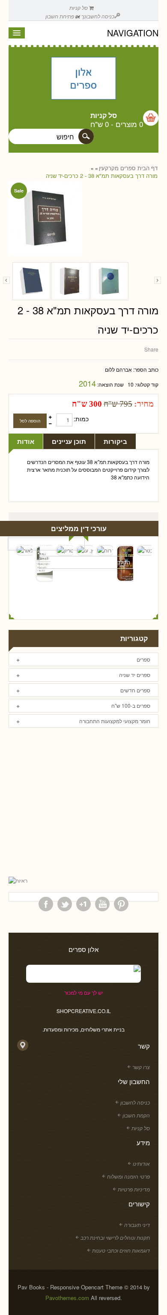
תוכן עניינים (69, 441)
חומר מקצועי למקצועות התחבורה (114, 720)
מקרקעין (109, 168)
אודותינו (141, 1163)
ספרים (128, 168)
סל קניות (79, 7)
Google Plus (83, 904)
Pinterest (121, 904)
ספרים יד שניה (134, 674)
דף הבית (147, 168)
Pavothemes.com (67, 1298)
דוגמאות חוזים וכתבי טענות (121, 1250)
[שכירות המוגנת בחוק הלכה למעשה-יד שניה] (70, 281)
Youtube (102, 904)
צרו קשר (141, 1066)
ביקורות (115, 441)
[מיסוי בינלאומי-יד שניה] (109, 281)
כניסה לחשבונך (97, 16)
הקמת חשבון (136, 1115)
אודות (25, 441)
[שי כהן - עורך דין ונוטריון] (64, 550)
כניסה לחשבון (135, 1102)
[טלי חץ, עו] (84, 550)
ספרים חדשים (135, 690)
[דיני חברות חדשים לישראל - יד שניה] (31, 281)
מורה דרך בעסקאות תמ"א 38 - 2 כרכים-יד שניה (102, 176)
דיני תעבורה (137, 1224)
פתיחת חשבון (59, 16)
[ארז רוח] (104, 550)
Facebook (46, 904)
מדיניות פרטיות (134, 1189)
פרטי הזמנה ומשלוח (128, 1176)
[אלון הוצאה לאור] (83, 79)
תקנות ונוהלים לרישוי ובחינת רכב (115, 1237)
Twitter (64, 904)
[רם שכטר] (144, 550)
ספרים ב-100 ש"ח (130, 705)
